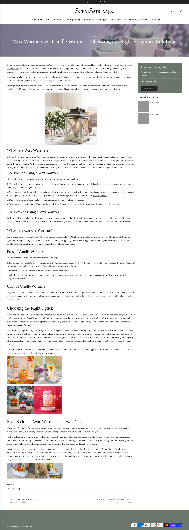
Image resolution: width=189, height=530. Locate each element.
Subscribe (149, 88)
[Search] (171, 11)
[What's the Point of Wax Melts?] (8, 500)
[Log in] (176, 11)
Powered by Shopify (27, 526)
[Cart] (181, 11)
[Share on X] (13, 489)
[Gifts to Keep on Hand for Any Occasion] (134, 500)
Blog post (154, 102)
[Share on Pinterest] (18, 489)
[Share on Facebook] (8, 489)
